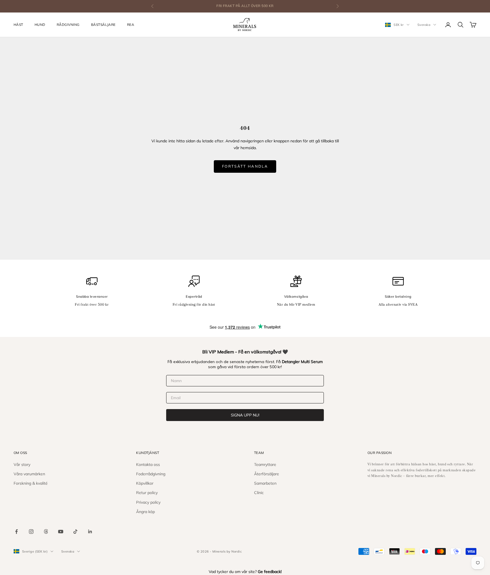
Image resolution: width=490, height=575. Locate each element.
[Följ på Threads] (46, 531)
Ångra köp (145, 511)
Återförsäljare (266, 473)
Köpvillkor (144, 483)
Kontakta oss (148, 464)
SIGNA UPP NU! (245, 415)
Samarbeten (265, 483)
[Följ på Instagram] (31, 531)
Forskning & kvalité (31, 483)
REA (130, 24)
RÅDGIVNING (68, 24)
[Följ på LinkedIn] (90, 531)
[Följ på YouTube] (61, 531)
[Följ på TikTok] (75, 531)
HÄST (18, 24)
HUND (40, 24)
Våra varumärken (29, 473)
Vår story (22, 464)
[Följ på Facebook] (16, 531)
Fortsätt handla (245, 166)
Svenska (423, 25)
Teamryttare (265, 464)
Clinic (259, 492)
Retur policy (147, 492)
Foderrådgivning (150, 473)
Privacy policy (148, 502)
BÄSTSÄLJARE (103, 24)
